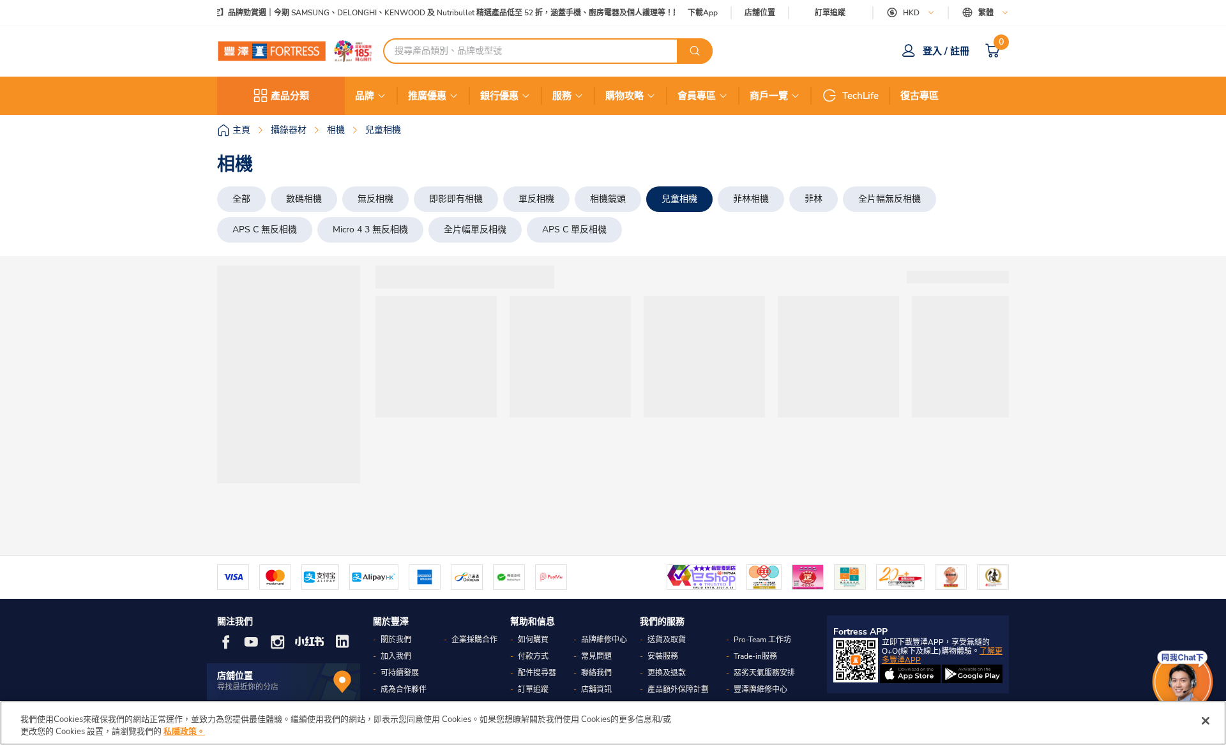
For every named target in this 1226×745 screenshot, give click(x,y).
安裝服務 (662, 656)
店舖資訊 (596, 689)
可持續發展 (400, 673)
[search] (695, 51)
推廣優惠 (427, 95)
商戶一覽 (769, 95)
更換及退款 (666, 673)
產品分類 (290, 95)
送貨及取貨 (666, 640)
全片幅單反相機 (475, 229)
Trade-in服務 (755, 656)
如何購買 (533, 640)
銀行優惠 (499, 95)
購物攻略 (624, 95)
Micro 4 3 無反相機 (370, 229)
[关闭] (1206, 721)
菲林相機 (751, 199)
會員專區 (696, 95)
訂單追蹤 (830, 13)
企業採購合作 (474, 640)
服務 (561, 95)
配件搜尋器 (537, 673)
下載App (703, 13)
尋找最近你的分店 (247, 687)
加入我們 (396, 656)
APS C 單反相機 (574, 229)
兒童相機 (679, 199)
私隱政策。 (184, 731)
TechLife (860, 95)
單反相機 (536, 199)
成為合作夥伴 (404, 689)
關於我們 (396, 640)
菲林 (813, 199)
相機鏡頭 (608, 199)
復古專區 (919, 95)
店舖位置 (760, 13)
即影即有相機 (456, 199)
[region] (613, 723)
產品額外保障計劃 (678, 689)
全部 (241, 199)
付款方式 (533, 656)
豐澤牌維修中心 (760, 689)
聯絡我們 (596, 673)
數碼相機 (304, 199)
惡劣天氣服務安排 (764, 673)
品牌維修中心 (604, 640)
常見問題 (596, 656)
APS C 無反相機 (264, 229)
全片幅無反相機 (889, 199)
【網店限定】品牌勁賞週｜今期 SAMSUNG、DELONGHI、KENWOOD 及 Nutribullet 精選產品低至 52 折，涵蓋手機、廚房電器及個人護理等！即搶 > (432, 13)
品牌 (364, 95)
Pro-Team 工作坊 (762, 640)
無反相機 (375, 199)
